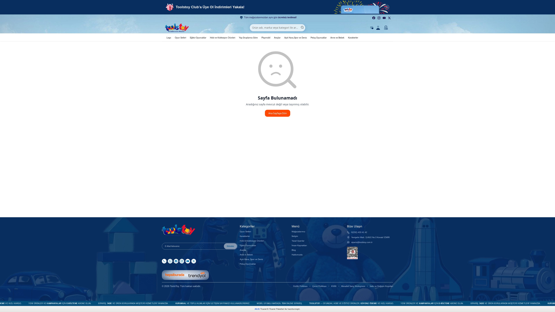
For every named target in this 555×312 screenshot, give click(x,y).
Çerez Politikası (319, 286)
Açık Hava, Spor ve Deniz (251, 259)
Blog (294, 250)
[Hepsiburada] (174, 275)
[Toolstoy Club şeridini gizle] (386, 7)
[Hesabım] (378, 27)
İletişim (295, 236)
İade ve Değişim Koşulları (381, 286)
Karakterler (353, 37)
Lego (168, 37)
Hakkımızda (297, 254)
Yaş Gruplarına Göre (248, 37)
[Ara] (302, 28)
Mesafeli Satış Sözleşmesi (353, 286)
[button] (363, 7)
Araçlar (277, 37)
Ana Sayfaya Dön (277, 113)
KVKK (333, 286)
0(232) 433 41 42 (359, 232)
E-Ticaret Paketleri (275, 309)
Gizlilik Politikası (300, 286)
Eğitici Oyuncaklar (198, 37)
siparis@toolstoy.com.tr (361, 242)
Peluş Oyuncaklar (319, 37)
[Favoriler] (371, 27)
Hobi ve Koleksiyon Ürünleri (222, 37)
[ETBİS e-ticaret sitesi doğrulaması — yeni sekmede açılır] (352, 253)
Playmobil (265, 37)
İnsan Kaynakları (299, 245)
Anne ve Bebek (337, 37)
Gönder (230, 246)
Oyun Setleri (180, 37)
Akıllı (257, 309)
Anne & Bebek (246, 254)
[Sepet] (386, 27)
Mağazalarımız (298, 231)
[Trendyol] (196, 275)
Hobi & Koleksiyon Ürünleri (252, 241)
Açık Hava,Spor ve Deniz (295, 37)
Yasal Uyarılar (298, 241)
